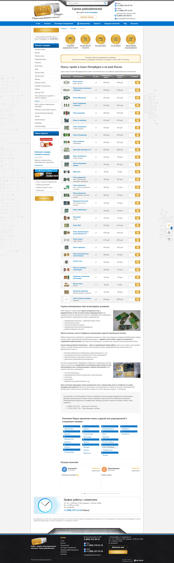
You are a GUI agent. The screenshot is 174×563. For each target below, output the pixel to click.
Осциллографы (40, 126)
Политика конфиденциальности (41, 560)
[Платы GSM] (66, 225)
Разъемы (38, 63)
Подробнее (39, 165)
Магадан (86, 447)
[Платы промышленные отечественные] (66, 255)
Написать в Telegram (46, 170)
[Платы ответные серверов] (66, 299)
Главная (64, 28)
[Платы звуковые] (66, 142)
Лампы (37, 53)
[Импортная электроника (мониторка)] (66, 277)
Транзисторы (39, 73)
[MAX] (116, 3)
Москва (86, 450)
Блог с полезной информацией (47, 182)
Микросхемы (39, 56)
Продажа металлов (112, 23)
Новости (97, 23)
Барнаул (67, 434)
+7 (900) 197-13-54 (124, 11)
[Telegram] (116, 6)
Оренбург (105, 437)
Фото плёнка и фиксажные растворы (44, 105)
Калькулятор (84, 23)
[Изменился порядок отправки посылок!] (46, 143)
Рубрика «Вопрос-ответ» (44, 187)
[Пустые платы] (66, 284)
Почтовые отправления (64, 23)
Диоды (37, 79)
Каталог (47, 23)
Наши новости (41, 133)
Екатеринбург (69, 452)
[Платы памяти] (66, 82)
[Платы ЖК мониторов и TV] (66, 149)
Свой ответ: (40, 190)
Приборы (38, 123)
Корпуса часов (40, 83)
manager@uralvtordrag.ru (126, 19)
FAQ (125, 23)
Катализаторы (40, 120)
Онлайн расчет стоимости (85, 47)
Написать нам (118, 547)
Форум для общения (43, 184)
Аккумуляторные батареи (44, 113)
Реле (36, 69)
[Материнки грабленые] (66, 292)
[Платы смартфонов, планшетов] (66, 105)
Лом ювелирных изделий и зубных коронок (44, 97)
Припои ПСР (39, 93)
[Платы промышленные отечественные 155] (66, 232)
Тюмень (105, 455)
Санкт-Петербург (91, 12)
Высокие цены (100, 46)
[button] (81, 493)
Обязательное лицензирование (131, 47)
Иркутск (86, 429)
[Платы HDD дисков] (66, 98)
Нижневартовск (108, 429)
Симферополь (107, 450)
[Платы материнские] (66, 127)
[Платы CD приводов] (66, 135)
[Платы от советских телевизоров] (66, 269)
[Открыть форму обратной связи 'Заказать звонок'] (169, 239)
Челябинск (125, 434)
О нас (38, 23)
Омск (104, 434)
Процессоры (39, 76)
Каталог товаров (42, 45)
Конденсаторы (40, 49)
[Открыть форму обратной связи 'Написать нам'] (169, 232)
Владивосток (69, 439)
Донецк (67, 447)
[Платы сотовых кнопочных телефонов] (66, 90)
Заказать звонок (87, 17)
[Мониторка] (66, 218)
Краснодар (87, 437)
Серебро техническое (42, 86)
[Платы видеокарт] (66, 113)
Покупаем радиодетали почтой (70, 47)
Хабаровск (125, 429)
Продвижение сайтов (127, 561)
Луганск (86, 442)
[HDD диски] (66, 172)
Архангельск (68, 429)
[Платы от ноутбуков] (66, 120)
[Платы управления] (66, 179)
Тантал (37, 116)
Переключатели (40, 59)
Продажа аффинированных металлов (70, 551)
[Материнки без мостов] (66, 203)
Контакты (134, 23)
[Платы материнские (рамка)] (66, 164)
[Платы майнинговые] (66, 210)
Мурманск (87, 453)
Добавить (137, 82)
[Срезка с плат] (66, 262)
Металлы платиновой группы (45, 110)
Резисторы (38, 66)
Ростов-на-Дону (108, 442)
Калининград (88, 434)
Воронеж (67, 442)
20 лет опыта (116, 46)
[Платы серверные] (66, 247)
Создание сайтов (126, 559)
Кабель (37, 89)
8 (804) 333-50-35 (124, 16)
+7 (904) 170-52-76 (124, 5)
